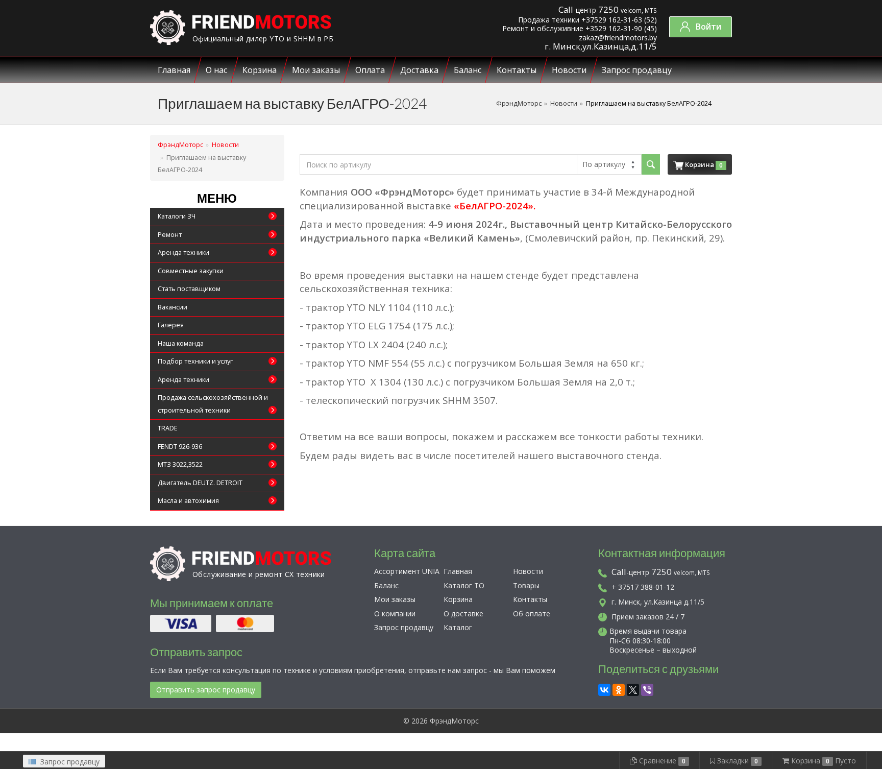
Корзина (259, 70)
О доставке (463, 613)
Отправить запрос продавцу (205, 689)
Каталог (458, 627)
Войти (707, 26)
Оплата (370, 70)
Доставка (419, 70)
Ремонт (170, 234)
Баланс (467, 70)
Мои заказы (316, 70)
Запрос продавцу (637, 70)
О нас (216, 70)
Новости (569, 70)
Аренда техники (183, 252)
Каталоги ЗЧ (176, 216)
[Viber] (647, 688)
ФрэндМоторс (519, 103)
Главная (174, 70)
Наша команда (181, 343)
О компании (394, 613)
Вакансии (172, 307)
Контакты (516, 70)
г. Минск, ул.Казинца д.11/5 (656, 602)
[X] (633, 688)
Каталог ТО (464, 585)
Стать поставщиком (189, 288)
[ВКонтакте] (604, 688)
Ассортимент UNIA (406, 571)
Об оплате (531, 613)
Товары (526, 585)
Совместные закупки (191, 271)
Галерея (171, 325)
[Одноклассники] (618, 688)
